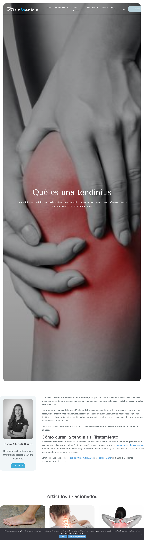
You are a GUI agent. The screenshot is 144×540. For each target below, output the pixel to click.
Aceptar (63, 537)
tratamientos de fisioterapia (129, 445)
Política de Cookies (76, 533)
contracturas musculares (82, 458)
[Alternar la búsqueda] (124, 9)
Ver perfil (18, 466)
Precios (105, 7)
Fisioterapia (60, 7)
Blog (113, 7)
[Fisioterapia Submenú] (67, 7)
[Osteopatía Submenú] (97, 7)
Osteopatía (90, 7)
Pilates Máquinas (75, 9)
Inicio (49, 7)
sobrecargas (105, 458)
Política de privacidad (77, 537)
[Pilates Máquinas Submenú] (81, 9)
